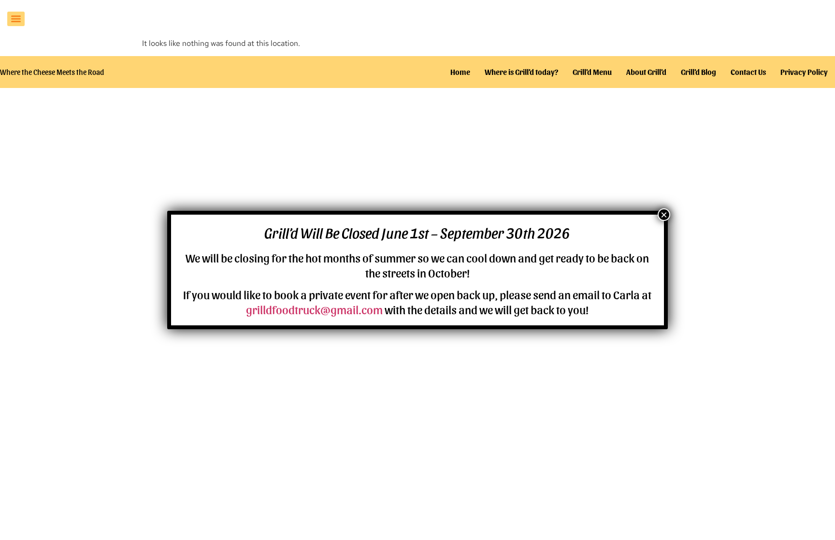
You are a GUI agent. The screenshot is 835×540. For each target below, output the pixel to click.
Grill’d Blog (698, 71)
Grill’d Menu (592, 71)
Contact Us (748, 71)
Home (460, 71)
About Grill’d (646, 71)
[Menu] (16, 19)
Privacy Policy (804, 71)
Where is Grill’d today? (521, 71)
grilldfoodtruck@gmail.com (314, 309)
